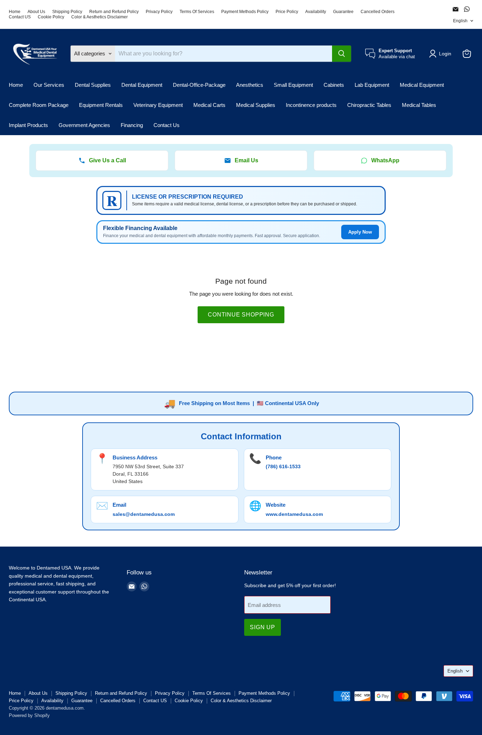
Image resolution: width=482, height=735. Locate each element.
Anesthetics (249, 85)
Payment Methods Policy (245, 11)
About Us (36, 11)
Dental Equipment (141, 85)
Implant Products (28, 125)
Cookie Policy (51, 16)
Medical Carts (209, 105)
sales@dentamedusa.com (144, 514)
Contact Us (166, 125)
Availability (315, 11)
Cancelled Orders (377, 11)
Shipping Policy (67, 11)
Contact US (20, 16)
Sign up (262, 627)
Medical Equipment (422, 85)
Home (14, 11)
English (460, 20)
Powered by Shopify (29, 715)
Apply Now (360, 232)
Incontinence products (311, 105)
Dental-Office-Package (199, 85)
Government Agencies (84, 125)
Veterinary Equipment (158, 105)
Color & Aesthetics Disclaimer (99, 16)
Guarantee (343, 11)
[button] (441, 53)
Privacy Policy (159, 11)
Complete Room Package (38, 105)
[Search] (341, 54)
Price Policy (287, 11)
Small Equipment (293, 85)
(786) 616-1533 (283, 466)
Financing (132, 125)
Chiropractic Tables (369, 105)
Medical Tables (419, 105)
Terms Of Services (197, 11)
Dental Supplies (93, 85)
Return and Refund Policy (114, 11)
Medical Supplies (255, 105)
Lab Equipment (372, 85)
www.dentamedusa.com (294, 514)
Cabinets (334, 85)
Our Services (49, 85)
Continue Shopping (241, 315)
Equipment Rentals (101, 105)
